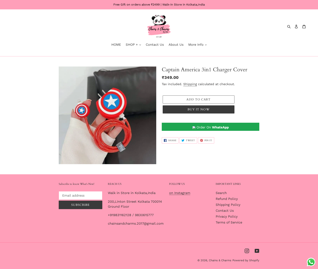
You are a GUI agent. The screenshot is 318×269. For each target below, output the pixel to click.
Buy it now (199, 109)
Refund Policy (227, 199)
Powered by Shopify (245, 260)
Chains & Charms (220, 260)
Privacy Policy (227, 216)
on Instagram (179, 193)
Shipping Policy (228, 205)
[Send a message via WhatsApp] (311, 262)
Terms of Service (229, 222)
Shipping (190, 84)
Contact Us (225, 210)
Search (221, 193)
